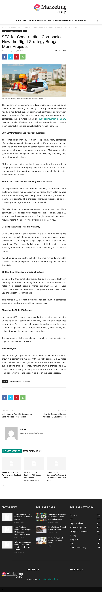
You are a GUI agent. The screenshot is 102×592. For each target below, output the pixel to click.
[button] (97, 21)
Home (18, 21)
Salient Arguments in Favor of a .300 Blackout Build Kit (11, 475)
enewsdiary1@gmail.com (48, 579)
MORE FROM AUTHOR (32, 451)
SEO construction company (20, 382)
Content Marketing (37, 21)
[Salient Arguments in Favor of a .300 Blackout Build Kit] (11, 463)
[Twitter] (10, 57)
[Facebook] (4, 57)
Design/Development (62, 21)
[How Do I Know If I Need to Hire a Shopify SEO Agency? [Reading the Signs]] (41, 529)
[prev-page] (3, 485)
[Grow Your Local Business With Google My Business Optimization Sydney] (34, 463)
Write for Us (80, 21)
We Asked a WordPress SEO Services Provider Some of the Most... (57, 517)
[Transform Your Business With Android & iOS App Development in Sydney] (56, 463)
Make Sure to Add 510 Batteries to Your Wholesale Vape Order (17, 415)
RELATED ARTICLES (11, 451)
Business (12, 27)
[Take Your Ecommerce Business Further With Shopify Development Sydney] (7, 545)
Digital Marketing (15, 31)
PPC (49, 21)
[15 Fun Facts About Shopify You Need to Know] (41, 540)
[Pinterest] (16, 57)
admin (6, 51)
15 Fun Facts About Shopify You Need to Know (55, 540)
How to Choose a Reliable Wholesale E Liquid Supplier (54, 415)
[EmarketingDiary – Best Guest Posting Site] (51, 9)
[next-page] (7, 485)
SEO (24, 21)
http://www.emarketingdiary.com (31, 433)
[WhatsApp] (23, 57)
